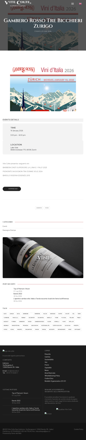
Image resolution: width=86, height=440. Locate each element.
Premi (47, 365)
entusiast (77, 329)
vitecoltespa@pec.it (42, 431)
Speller (71, 321)
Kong (12, 329)
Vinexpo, (76, 325)
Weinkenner (61, 329)
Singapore (28, 329)
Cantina (47, 357)
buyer (60, 313)
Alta (5, 313)
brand (23, 317)
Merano (6, 325)
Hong (5, 329)
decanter (31, 317)
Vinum (37, 329)
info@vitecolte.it (13, 371)
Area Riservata (50, 373)
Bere (79, 313)
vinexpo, (19, 329)
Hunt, (64, 321)
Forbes (14, 321)
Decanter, (41, 317)
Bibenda (52, 313)
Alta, (18, 313)
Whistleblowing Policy (52, 376)
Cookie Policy (78, 429)
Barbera (25, 313)
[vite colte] (17, 4)
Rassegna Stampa (9, 230)
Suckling (67, 325)
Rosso (30, 321)
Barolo (49, 317)
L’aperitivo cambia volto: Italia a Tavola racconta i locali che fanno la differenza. (26, 409)
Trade (79, 317)
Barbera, (37, 313)
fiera (56, 317)
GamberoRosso (39, 321)
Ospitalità (48, 368)
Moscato (52, 329)
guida (49, 321)
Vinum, (44, 329)
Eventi (5, 226)
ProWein (25, 325)
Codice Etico (49, 378)
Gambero (22, 321)
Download (13, 189)
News (47, 370)
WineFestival (16, 325)
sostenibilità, (45, 325)
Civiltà (67, 313)
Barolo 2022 (16, 401)
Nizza (45, 313)
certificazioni (57, 325)
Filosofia (48, 354)
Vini (46, 362)
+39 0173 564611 (12, 373)
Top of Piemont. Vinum (20, 393)
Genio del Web (16, 433)
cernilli (56, 321)
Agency (6, 321)
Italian (71, 317)
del (73, 313)
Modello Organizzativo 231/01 (55, 381)
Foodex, (63, 317)
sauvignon (34, 325)
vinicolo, (15, 317)
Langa (12, 313)
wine (69, 329)
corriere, (6, 317)
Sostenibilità (49, 359)
